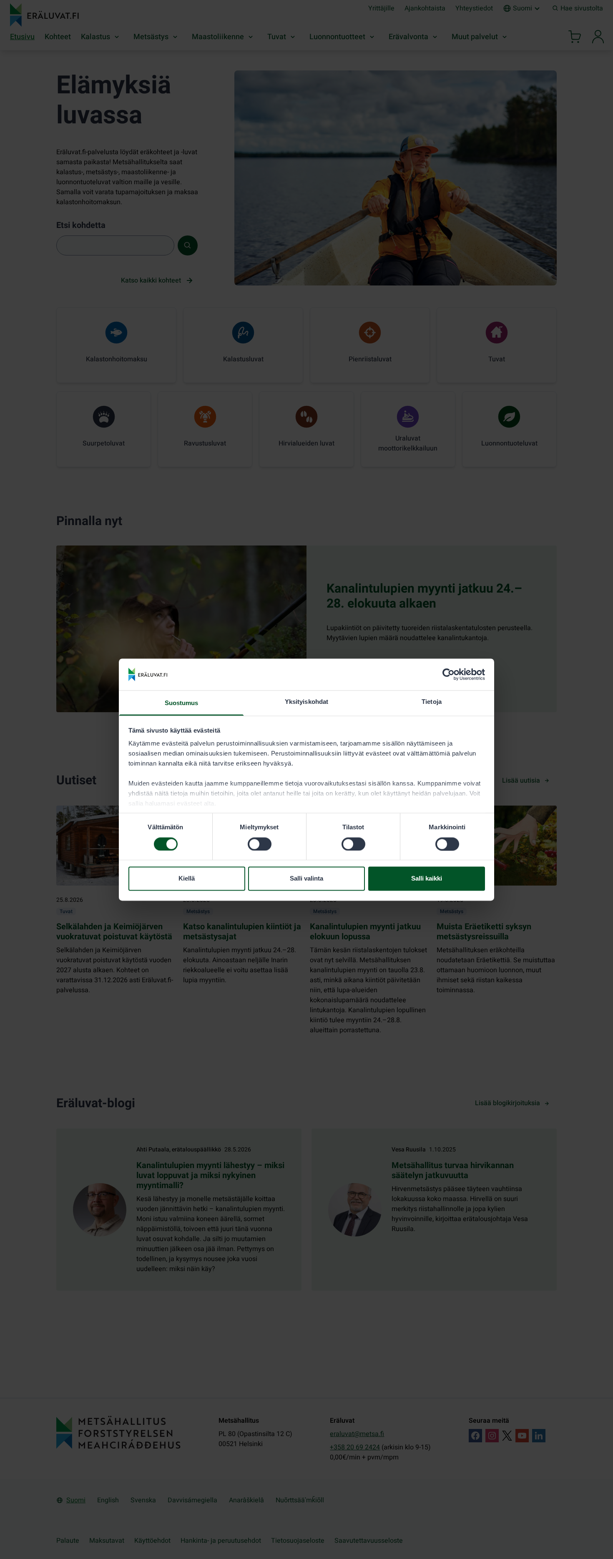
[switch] (259, 844)
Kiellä (186, 878)
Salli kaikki (426, 878)
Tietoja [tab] (432, 702)
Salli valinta (306, 878)
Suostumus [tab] (181, 703)
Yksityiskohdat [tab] (306, 702)
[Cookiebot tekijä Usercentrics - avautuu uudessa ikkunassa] (448, 674)
